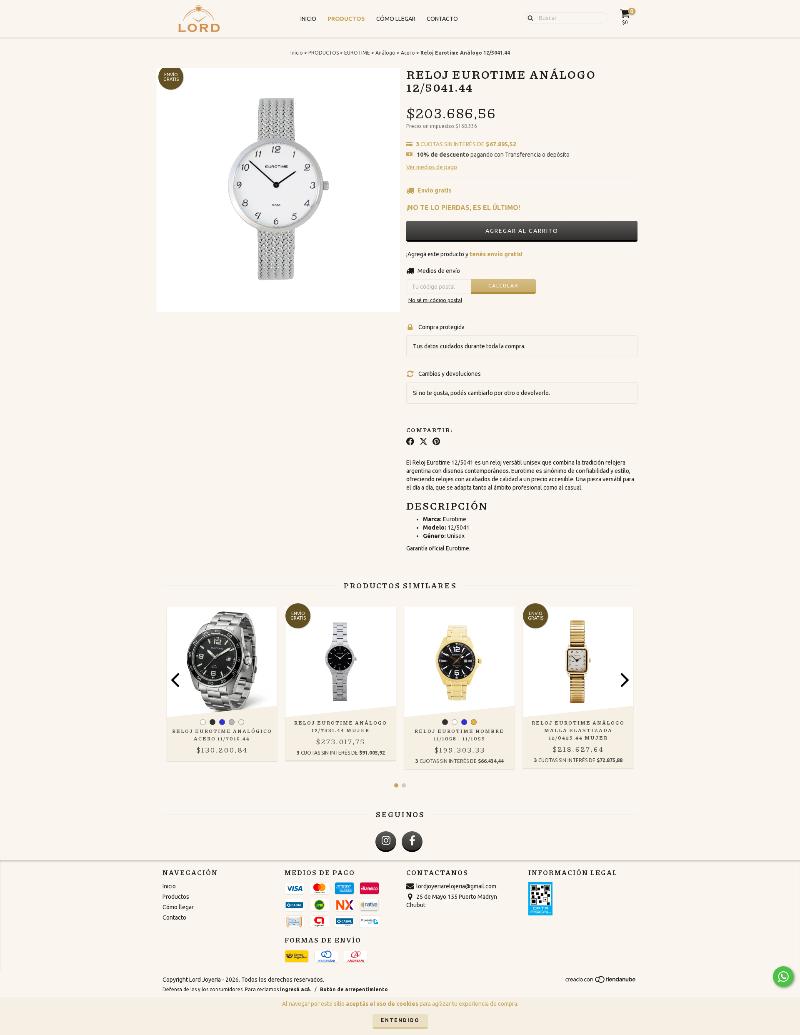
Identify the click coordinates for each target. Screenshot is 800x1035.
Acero (408, 52)
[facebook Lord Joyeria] (412, 841)
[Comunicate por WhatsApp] (783, 976)
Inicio (308, 18)
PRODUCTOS (323, 52)
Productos (346, 18)
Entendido (400, 1020)
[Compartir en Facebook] (410, 442)
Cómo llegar (395, 18)
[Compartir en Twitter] (424, 442)
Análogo (385, 52)
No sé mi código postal (435, 300)
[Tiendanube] (601, 981)
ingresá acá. (295, 989)
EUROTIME (357, 52)
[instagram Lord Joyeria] (385, 841)
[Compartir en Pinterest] (436, 442)
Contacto (442, 18)
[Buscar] (528, 17)
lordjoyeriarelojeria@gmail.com (456, 886)
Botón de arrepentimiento (354, 989)
